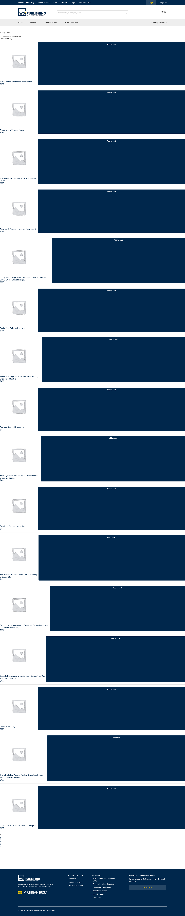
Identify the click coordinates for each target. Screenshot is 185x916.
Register (163, 2)
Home (20, 22)
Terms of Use (50, 910)
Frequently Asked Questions (104, 884)
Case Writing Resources (102, 887)
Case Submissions (60, 2)
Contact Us (97, 897)
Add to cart (111, 44)
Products (33, 22)
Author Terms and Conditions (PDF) (104, 880)
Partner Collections (71, 22)
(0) (165, 12)
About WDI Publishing (26, 2)
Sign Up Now (147, 887)
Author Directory (50, 22)
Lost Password (84, 2)
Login (151, 2)
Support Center (44, 2)
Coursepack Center (159, 22)
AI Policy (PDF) (98, 894)
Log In (73, 2)
